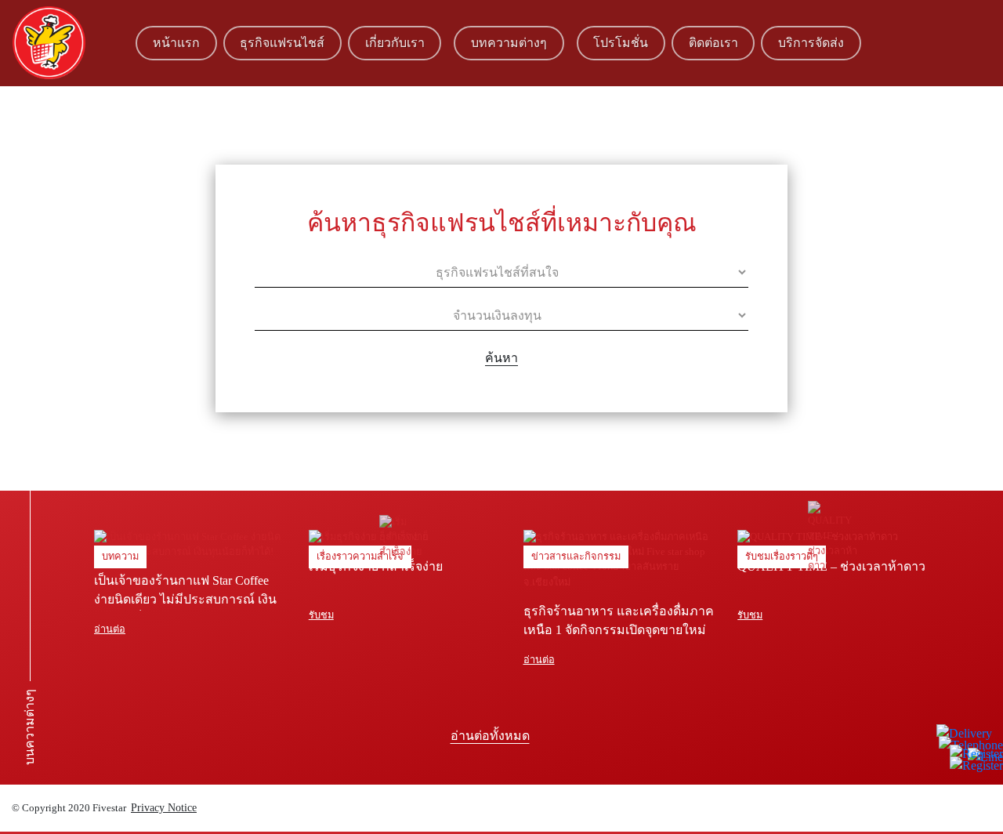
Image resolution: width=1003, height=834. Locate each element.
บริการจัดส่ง (811, 42)
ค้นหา (501, 357)
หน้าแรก (176, 42)
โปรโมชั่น (620, 42)
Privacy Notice (164, 808)
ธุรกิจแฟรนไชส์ (282, 42)
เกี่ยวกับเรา (395, 42)
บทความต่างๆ (509, 42)
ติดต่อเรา (713, 42)
